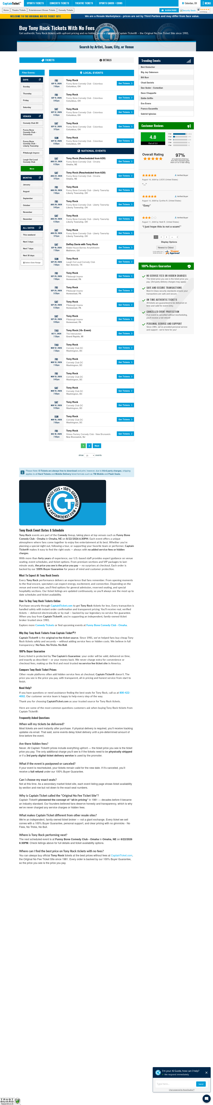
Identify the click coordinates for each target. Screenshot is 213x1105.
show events (90, 455)
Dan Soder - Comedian (152, 87)
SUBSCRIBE (170, 10)
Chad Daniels (147, 82)
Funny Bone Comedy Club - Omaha (106, 625)
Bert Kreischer (148, 66)
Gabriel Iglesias (148, 113)
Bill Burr (145, 77)
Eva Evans (146, 103)
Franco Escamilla (149, 108)
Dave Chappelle (148, 93)
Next (97, 445)
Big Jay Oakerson (149, 72)
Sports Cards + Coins (110, 3)
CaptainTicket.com (61, 606)
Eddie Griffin (147, 98)
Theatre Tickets (84, 3)
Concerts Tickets (59, 3)
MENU (208, 3)
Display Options (169, 242)
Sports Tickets (35, 3)
